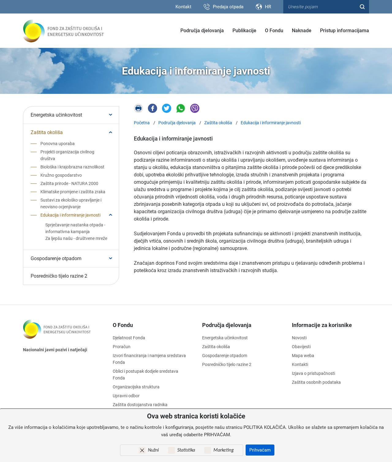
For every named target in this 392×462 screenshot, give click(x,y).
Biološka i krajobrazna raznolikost (72, 166)
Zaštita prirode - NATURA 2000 (69, 183)
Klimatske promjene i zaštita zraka (72, 191)
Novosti (299, 337)
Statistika (186, 450)
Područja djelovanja (202, 30)
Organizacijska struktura (136, 386)
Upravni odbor (126, 395)
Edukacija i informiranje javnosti (70, 215)
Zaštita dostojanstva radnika (140, 404)
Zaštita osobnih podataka (316, 382)
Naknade (301, 30)
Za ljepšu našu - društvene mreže (76, 238)
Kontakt (183, 7)
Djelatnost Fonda (129, 337)
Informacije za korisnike (322, 325)
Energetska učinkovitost (56, 115)
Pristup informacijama (344, 30)
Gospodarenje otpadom (56, 258)
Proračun (121, 346)
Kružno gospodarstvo (61, 175)
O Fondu (274, 30)
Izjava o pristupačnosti (313, 373)
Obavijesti (301, 346)
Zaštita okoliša (47, 132)
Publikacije (244, 30)
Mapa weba (303, 355)
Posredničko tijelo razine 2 (59, 276)
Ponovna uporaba (57, 143)
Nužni (153, 450)
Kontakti (300, 364)
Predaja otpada (228, 7)
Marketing (223, 450)
